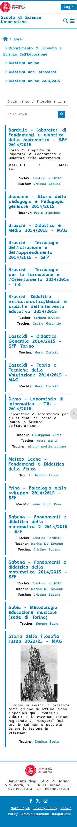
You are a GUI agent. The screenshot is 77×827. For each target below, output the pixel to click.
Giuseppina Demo (47, 435)
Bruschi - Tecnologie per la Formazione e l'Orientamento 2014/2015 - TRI (38, 277)
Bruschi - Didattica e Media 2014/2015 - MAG (37, 228)
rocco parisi (47, 441)
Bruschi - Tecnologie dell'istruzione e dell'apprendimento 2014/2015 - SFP (33, 250)
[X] (38, 801)
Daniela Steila (47, 741)
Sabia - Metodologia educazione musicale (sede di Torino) (32, 612)
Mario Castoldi (46, 352)
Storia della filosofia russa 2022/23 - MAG (35, 639)
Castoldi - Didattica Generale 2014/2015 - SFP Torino (34, 341)
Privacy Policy (45, 808)
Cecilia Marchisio (47, 323)
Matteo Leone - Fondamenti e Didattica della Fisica (36, 464)
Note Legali (20, 808)
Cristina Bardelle (47, 178)
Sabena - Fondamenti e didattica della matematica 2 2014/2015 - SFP (38, 524)
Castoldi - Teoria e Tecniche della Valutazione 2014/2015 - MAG (38, 372)
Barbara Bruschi (47, 318)
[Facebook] (31, 801)
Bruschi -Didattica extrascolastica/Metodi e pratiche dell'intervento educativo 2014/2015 (37, 304)
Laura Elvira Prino (46, 504)
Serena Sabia (47, 623)
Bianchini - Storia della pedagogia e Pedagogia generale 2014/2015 (37, 201)
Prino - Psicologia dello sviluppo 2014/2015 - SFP (37, 493)
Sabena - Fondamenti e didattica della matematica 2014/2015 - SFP (37, 569)
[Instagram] (45, 801)
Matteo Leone (47, 475)
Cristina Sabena (46, 184)
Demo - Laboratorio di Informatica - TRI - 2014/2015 (35, 404)
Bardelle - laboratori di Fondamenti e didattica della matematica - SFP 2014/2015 (37, 137)
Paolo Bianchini (47, 213)
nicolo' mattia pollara (47, 446)
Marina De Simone (47, 544)
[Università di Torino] (13, 7)
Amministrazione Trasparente (46, 814)
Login (69, 7)
